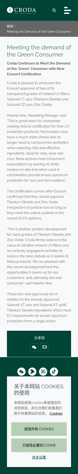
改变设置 (39, 457)
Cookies (56, 413)
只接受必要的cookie (39, 445)
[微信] (34, 347)
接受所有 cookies (39, 429)
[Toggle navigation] (67, 10)
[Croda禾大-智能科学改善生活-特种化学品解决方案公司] (21, 10)
